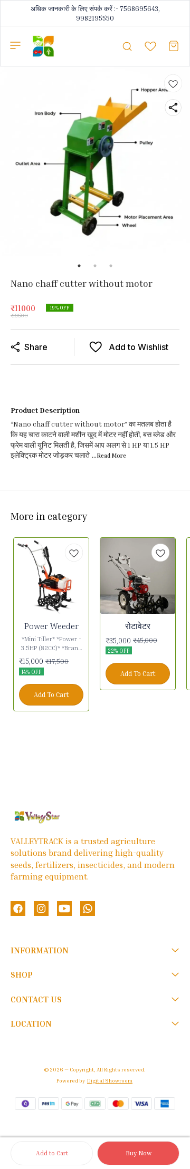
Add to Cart (52, 1153)
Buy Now (138, 1153)
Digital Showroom (109, 1080)
